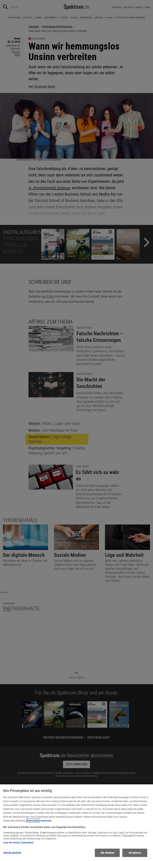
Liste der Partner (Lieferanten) (18, 842)
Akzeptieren (134, 852)
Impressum (46, 820)
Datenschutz (33, 820)
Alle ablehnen (107, 852)
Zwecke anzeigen (12, 852)
